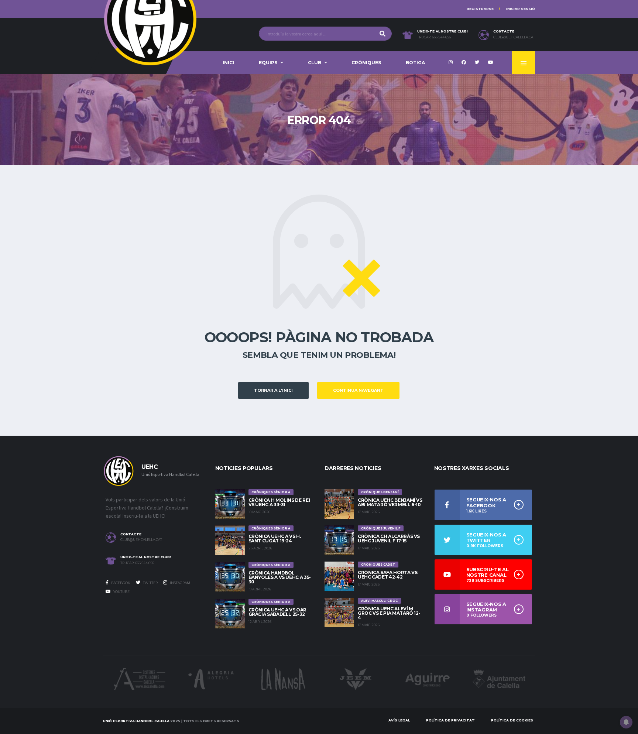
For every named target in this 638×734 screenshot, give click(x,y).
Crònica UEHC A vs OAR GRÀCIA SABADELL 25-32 (277, 612)
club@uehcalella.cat (514, 37)
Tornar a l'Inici (273, 390)
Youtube (121, 592)
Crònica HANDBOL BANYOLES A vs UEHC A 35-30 (279, 577)
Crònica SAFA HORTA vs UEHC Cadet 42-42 (387, 575)
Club (314, 62)
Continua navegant (358, 390)
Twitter (150, 583)
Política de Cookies (512, 720)
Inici (228, 62)
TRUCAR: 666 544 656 (434, 37)
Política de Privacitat (450, 720)
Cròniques (366, 62)
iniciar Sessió (520, 9)
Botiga (415, 62)
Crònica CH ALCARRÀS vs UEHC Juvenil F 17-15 (389, 538)
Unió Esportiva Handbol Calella (136, 721)
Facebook (120, 583)
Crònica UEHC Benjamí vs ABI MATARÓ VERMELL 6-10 (390, 502)
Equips (268, 62)
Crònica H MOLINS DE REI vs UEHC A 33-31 (279, 502)
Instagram (179, 583)
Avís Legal (399, 720)
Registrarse (480, 9)
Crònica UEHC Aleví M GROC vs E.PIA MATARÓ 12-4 (389, 613)
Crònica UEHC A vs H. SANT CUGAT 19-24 (274, 538)
